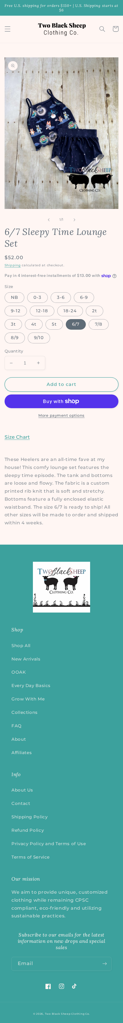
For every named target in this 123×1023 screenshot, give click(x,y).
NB (14, 297)
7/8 (98, 324)
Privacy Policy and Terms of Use (48, 843)
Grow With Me (28, 699)
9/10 (39, 337)
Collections (24, 712)
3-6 (61, 297)
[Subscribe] (104, 964)
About (18, 739)
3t (13, 324)
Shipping (13, 265)
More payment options (61, 415)
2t (94, 310)
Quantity (14, 351)
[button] (7, 28)
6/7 (76, 324)
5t (54, 324)
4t (33, 324)
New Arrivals (26, 659)
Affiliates (21, 752)
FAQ (16, 725)
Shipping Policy (29, 816)
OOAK (18, 672)
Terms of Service (30, 857)
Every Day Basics (31, 685)
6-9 (84, 297)
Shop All (21, 645)
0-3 (37, 297)
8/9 (15, 337)
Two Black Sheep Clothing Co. (67, 1013)
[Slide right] (74, 220)
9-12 (16, 310)
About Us (22, 790)
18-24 (70, 310)
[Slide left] (48, 220)
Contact (20, 803)
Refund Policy (27, 830)
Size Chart (17, 437)
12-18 (42, 310)
